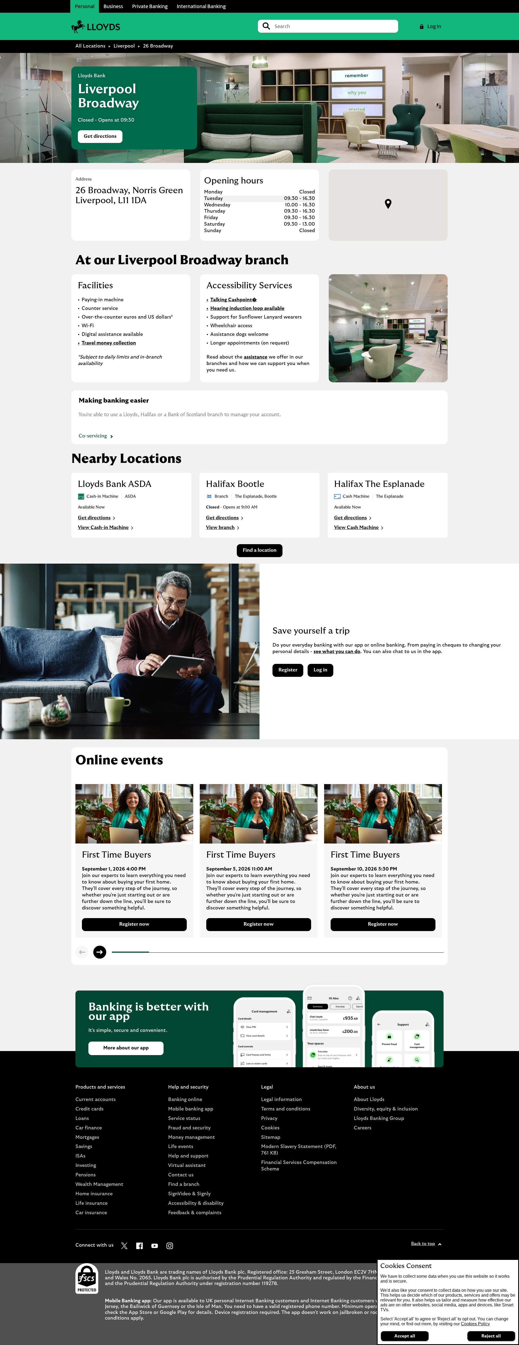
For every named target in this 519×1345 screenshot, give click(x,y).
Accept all (404, 1336)
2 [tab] (150, 952)
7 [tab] (335, 952)
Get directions (103, 138)
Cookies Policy (475, 1323)
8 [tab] (372, 952)
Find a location (260, 550)
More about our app (126, 1048)
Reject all (491, 1336)
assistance (255, 357)
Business (113, 6)
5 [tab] (261, 952)
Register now (134, 924)
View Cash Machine (356, 527)
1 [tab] (113, 953)
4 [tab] (224, 952)
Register (287, 670)
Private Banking (150, 6)
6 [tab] (298, 952)
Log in (320, 670)
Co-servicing (93, 436)
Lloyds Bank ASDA (114, 484)
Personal (84, 6)
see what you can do (337, 651)
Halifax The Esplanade (379, 484)
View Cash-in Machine (103, 527)
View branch (220, 527)
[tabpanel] (134, 861)
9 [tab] (408, 953)
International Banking (201, 6)
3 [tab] (187, 952)
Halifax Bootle (235, 484)
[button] (388, 204)
